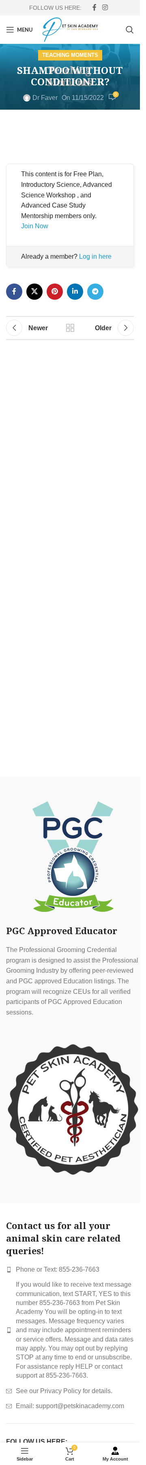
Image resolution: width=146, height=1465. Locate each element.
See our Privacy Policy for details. (64, 1390)
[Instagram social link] (104, 7)
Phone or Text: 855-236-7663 (57, 1269)
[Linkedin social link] (75, 291)
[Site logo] (70, 29)
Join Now (34, 226)
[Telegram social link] (95, 291)
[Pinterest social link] (55, 291)
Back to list (70, 328)
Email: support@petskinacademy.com (70, 1405)
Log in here (95, 256)
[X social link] (34, 291)
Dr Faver (45, 97)
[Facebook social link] (94, 7)
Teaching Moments (70, 55)
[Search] (130, 30)
